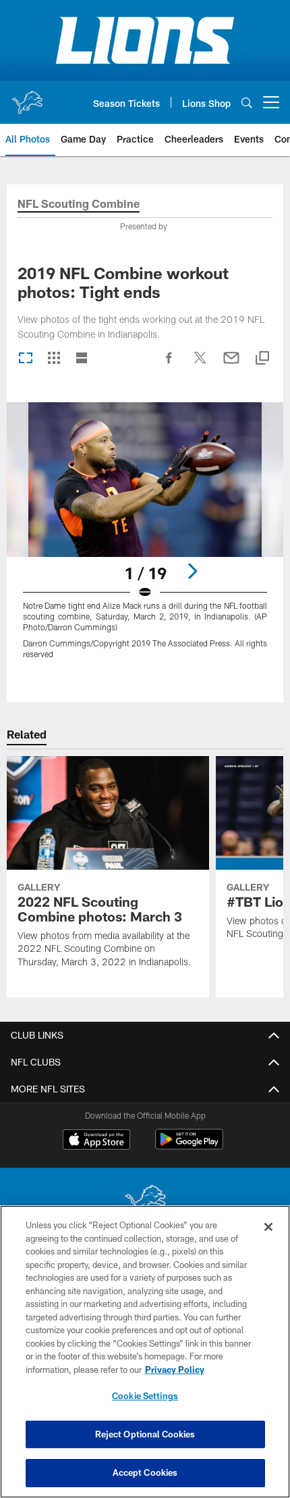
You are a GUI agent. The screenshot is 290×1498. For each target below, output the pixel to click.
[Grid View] (53, 359)
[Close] (268, 1227)
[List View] (81, 359)
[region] (145, 1351)
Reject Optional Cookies (145, 1434)
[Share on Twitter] (200, 364)
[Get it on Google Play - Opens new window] (189, 1145)
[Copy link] (262, 359)
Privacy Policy (174, 1369)
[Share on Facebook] (169, 364)
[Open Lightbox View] (145, 539)
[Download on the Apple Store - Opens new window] (96, 1140)
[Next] (192, 571)
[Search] (246, 102)
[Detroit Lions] (145, 1201)
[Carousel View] (25, 359)
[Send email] (231, 364)
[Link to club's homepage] (27, 97)
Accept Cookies (145, 1472)
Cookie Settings (145, 1395)
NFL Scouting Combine (79, 204)
